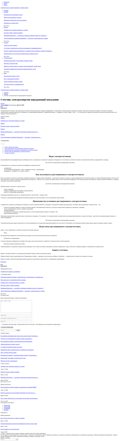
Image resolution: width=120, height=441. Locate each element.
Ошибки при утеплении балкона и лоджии (16, 30)
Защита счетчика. (10, 153)
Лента (5, 3)
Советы (6, 42)
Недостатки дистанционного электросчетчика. (17, 151)
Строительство (8, 58)
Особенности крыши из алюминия (10, 271)
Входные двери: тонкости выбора (13, 33)
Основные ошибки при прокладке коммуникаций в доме (20, 69)
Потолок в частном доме (11, 63)
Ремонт (6, 27)
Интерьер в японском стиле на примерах (15, 20)
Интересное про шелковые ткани (13, 14)
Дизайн (6, 12)
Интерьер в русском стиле (11, 23)
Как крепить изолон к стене (11, 76)
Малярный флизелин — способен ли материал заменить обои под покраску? (25, 35)
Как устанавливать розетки (11, 79)
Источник (3, 261)
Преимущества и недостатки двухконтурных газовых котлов (21, 53)
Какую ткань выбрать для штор (12, 17)
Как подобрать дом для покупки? (10, 429)
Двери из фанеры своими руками (13, 81)
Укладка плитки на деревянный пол (14, 84)
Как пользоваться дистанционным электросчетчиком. (19, 148)
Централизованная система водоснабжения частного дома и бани (19, 423)
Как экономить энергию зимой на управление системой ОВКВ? (18, 387)
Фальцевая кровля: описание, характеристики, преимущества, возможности (22, 277)
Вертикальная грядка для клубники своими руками (18, 60)
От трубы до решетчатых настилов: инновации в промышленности (23, 48)
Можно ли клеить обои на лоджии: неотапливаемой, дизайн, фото (22, 66)
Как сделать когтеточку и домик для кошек (13, 418)
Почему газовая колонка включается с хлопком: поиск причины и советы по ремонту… (28, 51)
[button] (3, 144)
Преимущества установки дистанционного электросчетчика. (21, 150)
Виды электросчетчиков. (11, 147)
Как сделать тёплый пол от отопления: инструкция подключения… (19, 398)
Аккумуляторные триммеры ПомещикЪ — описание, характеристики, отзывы (26, 38)
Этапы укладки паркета (10, 45)
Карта (5, 5)
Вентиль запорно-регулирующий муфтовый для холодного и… (18, 393)
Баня (5, 73)
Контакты (6, 2)
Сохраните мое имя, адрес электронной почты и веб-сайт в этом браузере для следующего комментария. (31, 324)
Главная (6, 10)
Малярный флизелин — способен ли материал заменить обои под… (20, 377)
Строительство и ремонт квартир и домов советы (14, 7)
